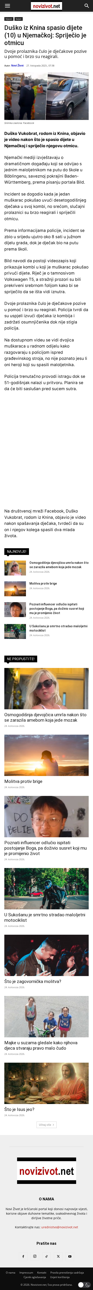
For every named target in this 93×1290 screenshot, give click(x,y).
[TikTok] (46, 1256)
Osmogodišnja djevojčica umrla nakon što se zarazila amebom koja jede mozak (45, 717)
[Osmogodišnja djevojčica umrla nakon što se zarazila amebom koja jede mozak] (15, 568)
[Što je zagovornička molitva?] (46, 955)
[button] (7, 6)
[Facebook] (23, 1256)
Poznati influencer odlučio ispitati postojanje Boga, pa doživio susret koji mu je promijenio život (56, 609)
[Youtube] (70, 1256)
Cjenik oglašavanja (35, 1277)
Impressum (26, 1272)
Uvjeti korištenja (60, 1277)
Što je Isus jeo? (19, 1109)
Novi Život (17, 65)
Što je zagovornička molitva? (32, 981)
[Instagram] (34, 1256)
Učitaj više (45, 1125)
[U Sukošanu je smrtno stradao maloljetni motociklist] (15, 631)
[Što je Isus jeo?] (46, 1083)
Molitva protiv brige (43, 583)
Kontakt (41, 1272)
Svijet (18, 18)
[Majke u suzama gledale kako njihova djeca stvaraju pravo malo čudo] (46, 1016)
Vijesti (9, 18)
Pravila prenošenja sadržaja (67, 1272)
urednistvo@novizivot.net (59, 1227)
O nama (10, 1272)
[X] (58, 1256)
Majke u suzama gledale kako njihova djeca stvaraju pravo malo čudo (40, 1045)
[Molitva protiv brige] (15, 588)
